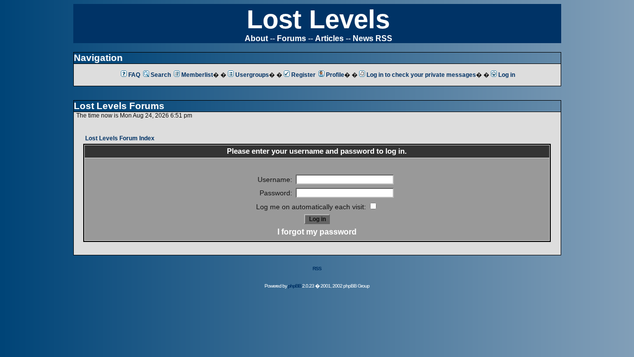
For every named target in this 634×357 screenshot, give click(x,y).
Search (161, 74)
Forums (291, 38)
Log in (506, 74)
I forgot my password (317, 232)
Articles (329, 38)
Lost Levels (318, 19)
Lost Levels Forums (119, 106)
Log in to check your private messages (421, 74)
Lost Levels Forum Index (120, 138)
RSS (317, 268)
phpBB (294, 286)
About (256, 38)
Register (303, 74)
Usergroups (252, 74)
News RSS (372, 38)
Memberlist (197, 74)
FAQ (134, 74)
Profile (335, 74)
